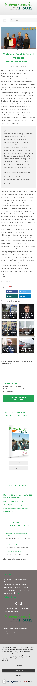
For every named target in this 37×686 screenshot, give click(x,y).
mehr (18, 676)
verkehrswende (6, 363)
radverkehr (11, 361)
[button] (4, 20)
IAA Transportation (13, 545)
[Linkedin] (21, 603)
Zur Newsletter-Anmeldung (18, 398)
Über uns (8, 574)
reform (18, 361)
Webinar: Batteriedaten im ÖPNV (16, 535)
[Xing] (16, 603)
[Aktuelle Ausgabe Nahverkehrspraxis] (18, 441)
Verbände (23, 66)
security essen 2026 (14, 552)
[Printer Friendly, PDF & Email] (8, 286)
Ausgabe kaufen (18, 468)
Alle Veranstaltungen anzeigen (14, 559)
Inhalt (18, 462)
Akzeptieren (18, 670)
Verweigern (18, 665)
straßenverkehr (27, 361)
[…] (18, 593)
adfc (6, 361)
